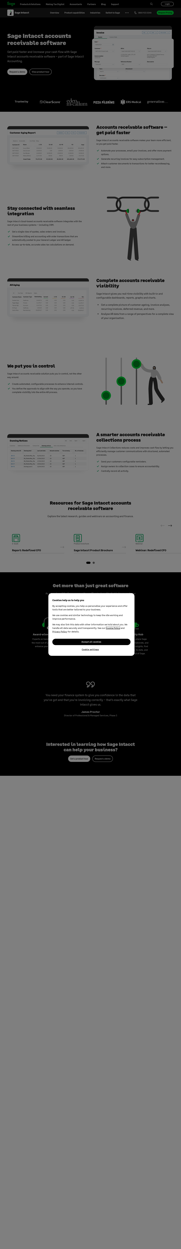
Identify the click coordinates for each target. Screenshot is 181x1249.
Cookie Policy (113, 627)
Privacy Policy (59, 631)
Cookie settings (90, 649)
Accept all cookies (91, 642)
